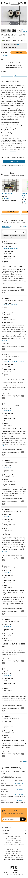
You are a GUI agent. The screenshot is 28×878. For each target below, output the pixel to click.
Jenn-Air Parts (18, 842)
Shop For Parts (6, 830)
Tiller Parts (14, 863)
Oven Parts (13, 855)
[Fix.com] (3, 3)
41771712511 (19, 800)
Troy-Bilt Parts (9, 848)
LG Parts (14, 844)
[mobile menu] (7, 3)
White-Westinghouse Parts (13, 849)
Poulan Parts (20, 846)
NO (3, 292)
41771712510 (19, 794)
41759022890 (19, 789)
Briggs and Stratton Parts (10, 838)
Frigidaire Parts (10, 840)
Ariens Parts (17, 836)
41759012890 (19, 783)
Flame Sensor (7, 194)
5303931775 (7, 248)
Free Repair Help (6, 827)
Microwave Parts (9, 857)
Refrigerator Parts (10, 853)
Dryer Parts (18, 853)
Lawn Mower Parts (8, 859)
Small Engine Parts (18, 859)
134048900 (22, 361)
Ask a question (14, 161)
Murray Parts (13, 846)
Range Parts (20, 855)
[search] (19, 3)
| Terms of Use (9, 874)
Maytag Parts (21, 844)
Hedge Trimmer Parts (10, 861)
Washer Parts (18, 851)
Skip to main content (14, 12)
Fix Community (6, 833)
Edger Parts (19, 861)
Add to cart (19, 52)
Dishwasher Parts (10, 851)
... (12, 151)
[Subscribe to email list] (23, 819)
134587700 (7, 305)
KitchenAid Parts (7, 844)
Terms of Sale (19, 874)
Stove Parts (6, 855)
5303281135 (14, 248)
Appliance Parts (18, 857)
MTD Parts (6, 846)
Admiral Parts (10, 836)
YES (23, 290)
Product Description (7, 75)
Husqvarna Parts (9, 842)
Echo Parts (20, 838)
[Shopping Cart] (24, 3)
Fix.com (4, 825)
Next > (25, 226)
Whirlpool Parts (17, 848)
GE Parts (18, 840)
